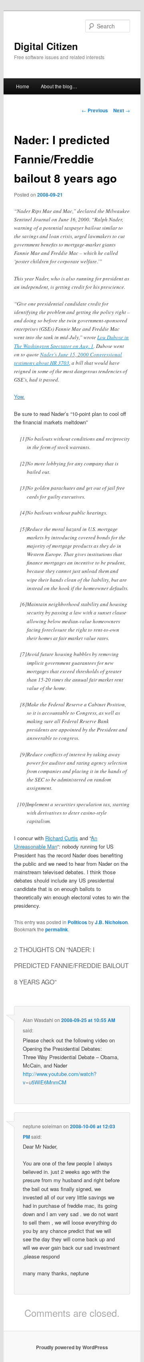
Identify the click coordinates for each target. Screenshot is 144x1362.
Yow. (19, 396)
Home (22, 86)
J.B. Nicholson (111, 922)
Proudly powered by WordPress (72, 1347)
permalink (56, 929)
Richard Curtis (61, 838)
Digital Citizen (46, 46)
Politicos (77, 922)
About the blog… (59, 86)
